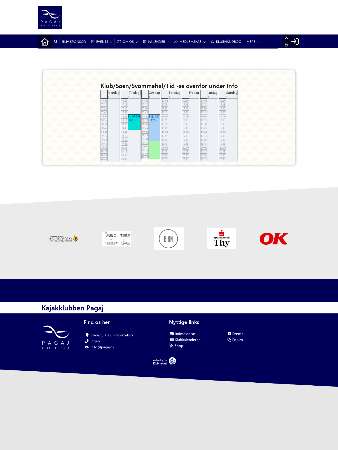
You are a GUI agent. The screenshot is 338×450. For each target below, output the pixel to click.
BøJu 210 (154, 116)
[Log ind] (295, 41)
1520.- (153, 120)
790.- (132, 120)
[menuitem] (45, 41)
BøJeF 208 (134, 116)
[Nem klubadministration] (165, 363)
